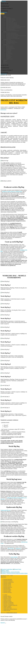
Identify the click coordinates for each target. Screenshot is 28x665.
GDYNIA (8, 51)
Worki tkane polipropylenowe (10, 609)
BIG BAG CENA (10, 43)
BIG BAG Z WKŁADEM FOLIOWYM (15, 26)
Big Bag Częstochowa (8, 582)
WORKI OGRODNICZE (12, 34)
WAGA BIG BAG (10, 40)
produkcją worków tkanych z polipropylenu (12, 191)
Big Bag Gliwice (7, 585)
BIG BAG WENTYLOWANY (13, 27)
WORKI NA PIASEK (11, 33)
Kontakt (5, 62)
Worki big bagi (6, 610)
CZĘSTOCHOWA (10, 48)
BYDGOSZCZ (9, 47)
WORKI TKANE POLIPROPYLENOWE (16, 35)
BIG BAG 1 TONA (11, 20)
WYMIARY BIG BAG (11, 42)
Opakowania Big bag (5, 510)
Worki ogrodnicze (7, 607)
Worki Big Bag (6, 17)
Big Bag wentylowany (8, 603)
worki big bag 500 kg (12, 497)
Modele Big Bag (7, 39)
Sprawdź (3, 622)
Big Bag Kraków (7, 589)
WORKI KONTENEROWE (13, 38)
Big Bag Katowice (7, 587)
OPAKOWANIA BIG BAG (12, 30)
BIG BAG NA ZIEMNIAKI (12, 25)
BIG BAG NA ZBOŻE (11, 24)
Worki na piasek (7, 600)
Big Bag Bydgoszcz (8, 580)
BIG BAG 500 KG (10, 18)
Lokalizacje (6, 44)
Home (4, 16)
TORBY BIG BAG (10, 29)
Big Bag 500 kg (7, 596)
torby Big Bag (14, 557)
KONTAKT (3, 109)
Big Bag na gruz (7, 598)
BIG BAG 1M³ (9, 21)
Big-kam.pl (3, 575)
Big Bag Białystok (7, 579)
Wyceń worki (4, 12)
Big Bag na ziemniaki (8, 602)
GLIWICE (8, 52)
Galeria (5, 60)
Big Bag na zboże (7, 601)
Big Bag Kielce (6, 588)
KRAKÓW (9, 56)
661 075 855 (10, 548)
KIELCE (8, 55)
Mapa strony (3, 577)
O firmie (5, 594)
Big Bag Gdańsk (7, 583)
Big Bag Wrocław (7, 592)
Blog (4, 61)
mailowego (18, 548)
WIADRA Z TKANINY (12, 37)
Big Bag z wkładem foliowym (10, 605)
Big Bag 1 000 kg (7, 597)
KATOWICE (9, 53)
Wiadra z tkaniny (7, 606)
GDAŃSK (8, 49)
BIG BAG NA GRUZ (11, 22)
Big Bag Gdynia (7, 584)
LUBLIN (8, 57)
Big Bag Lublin (7, 591)
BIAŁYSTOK (9, 46)
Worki (4, 31)
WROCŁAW (9, 59)
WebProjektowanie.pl (11, 612)
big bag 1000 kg (21, 497)
